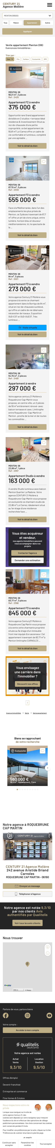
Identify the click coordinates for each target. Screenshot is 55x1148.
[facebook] (5, 1015)
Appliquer (27, 31)
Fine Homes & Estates (14, 1098)
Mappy (29, 990)
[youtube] (49, 1015)
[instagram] (27, 1015)
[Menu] (49, 4)
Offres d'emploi (10, 1077)
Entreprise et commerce (15, 1091)
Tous (5, 23)
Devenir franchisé (11, 1084)
